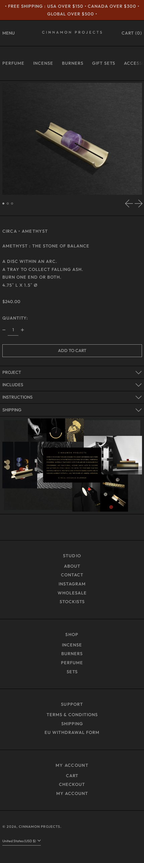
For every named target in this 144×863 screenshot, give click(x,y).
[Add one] (22, 330)
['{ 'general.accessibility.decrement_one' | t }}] (4, 330)
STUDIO (72, 555)
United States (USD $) (19, 841)
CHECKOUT (72, 784)
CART (72, 775)
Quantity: (15, 318)
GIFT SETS (103, 63)
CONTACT (72, 574)
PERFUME (13, 63)
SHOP (71, 634)
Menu (8, 33)
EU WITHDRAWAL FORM (72, 732)
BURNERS (72, 63)
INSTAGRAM (72, 583)
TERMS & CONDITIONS (72, 714)
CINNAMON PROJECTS (39, 826)
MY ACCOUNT (72, 765)
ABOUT (72, 566)
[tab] (3, 204)
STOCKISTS (72, 601)
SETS (72, 671)
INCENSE (43, 63)
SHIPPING (72, 723)
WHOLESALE (72, 592)
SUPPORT (72, 704)
